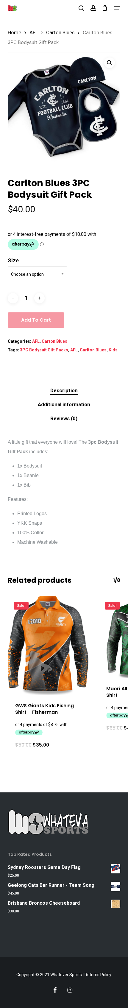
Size (13, 260)
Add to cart (36, 320)
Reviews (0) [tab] (63, 418)
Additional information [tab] (64, 404)
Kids (113, 350)
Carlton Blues (93, 350)
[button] (117, 8)
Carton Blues (60, 32)
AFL (33, 32)
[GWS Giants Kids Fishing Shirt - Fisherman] (49, 645)
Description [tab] (64, 390)
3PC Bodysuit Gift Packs (44, 350)
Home (14, 32)
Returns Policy (98, 974)
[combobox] (37, 274)
